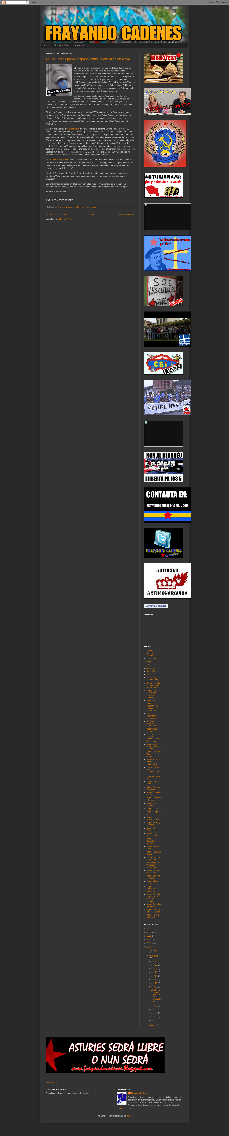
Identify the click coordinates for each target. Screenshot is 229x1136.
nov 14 (154, 976)
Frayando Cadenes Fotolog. (150, 653)
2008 (149, 947)
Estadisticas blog (52, 1082)
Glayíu (149, 662)
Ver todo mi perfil (124, 1109)
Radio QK (150, 674)
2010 (149, 939)
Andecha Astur (72, 129)
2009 (149, 943)
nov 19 (154, 972)
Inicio (92, 214)
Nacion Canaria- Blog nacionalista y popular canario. (153, 897)
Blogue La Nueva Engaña (152, 818)
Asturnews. (151, 668)
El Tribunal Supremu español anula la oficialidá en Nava (88, 59)
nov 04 (154, 1013)
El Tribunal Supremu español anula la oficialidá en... (156, 995)
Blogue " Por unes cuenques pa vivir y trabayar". (153, 694)
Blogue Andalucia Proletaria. (150, 889)
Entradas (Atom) (65, 219)
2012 (149, 932)
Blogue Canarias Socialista (153, 905)
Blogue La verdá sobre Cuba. (153, 871)
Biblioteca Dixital (62, 45)
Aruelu (149, 665)
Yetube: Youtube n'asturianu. (153, 858)
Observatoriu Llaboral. (151, 730)
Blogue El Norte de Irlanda (153, 877)
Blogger (129, 1116)
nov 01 (154, 1020)
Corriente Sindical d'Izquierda (151, 723)
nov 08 (154, 987)
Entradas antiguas (126, 214)
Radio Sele (151, 671)
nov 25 (154, 965)
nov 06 (154, 1006)
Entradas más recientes (57, 214)
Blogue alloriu (152, 809)
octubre (152, 1025)
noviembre (153, 956)
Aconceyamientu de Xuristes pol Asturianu (153, 746)
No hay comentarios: (89, 207)
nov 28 (154, 961)
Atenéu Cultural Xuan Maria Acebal (153, 754)
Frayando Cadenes (139, 1093)
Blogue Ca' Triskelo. (151, 829)
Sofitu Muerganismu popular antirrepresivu (152, 707)
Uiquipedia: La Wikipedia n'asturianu (152, 865)
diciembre (153, 950)
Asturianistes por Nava (59, 159)
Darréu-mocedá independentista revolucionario (153, 685)
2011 (149, 936)
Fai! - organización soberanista (151, 715)
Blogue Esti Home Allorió (151, 834)
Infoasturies (151, 659)
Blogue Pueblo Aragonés (152, 916)
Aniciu (46, 45)
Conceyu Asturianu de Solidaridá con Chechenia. (152, 737)
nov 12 (154, 979)
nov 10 (154, 983)
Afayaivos (79, 45)
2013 (149, 929)
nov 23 (154, 969)
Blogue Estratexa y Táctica (153, 799)
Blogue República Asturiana (150, 841)
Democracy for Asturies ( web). (153, 678)
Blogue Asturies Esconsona (153, 788)
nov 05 (154, 1009)
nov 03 (154, 1017)
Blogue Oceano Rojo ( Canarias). (153, 911)
